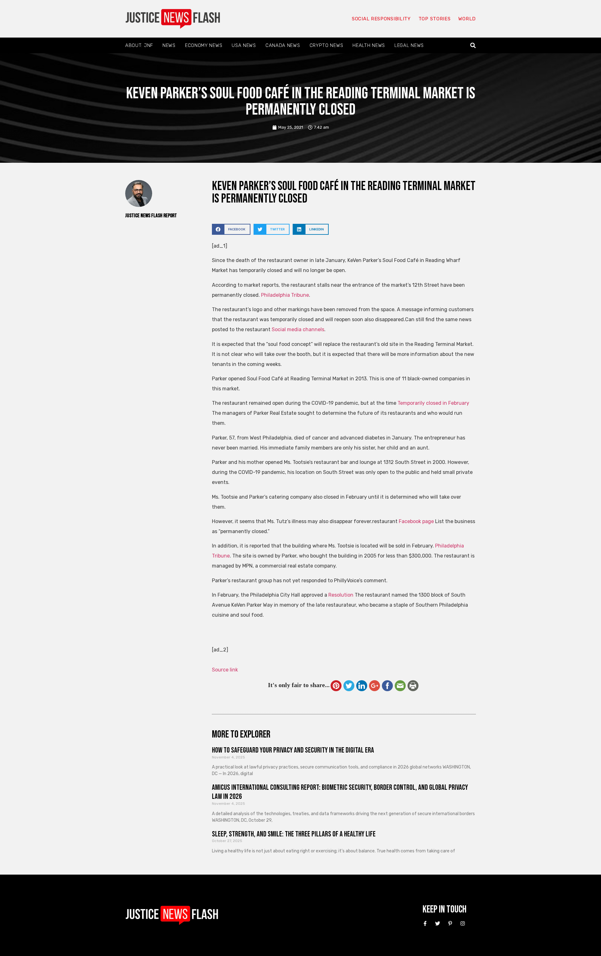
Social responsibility (381, 19)
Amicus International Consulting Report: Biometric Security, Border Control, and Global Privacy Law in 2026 (340, 792)
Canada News (282, 45)
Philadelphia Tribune (285, 295)
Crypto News (326, 45)
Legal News (409, 45)
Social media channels (298, 329)
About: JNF (139, 45)
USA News (244, 45)
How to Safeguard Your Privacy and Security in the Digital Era (293, 750)
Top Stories (435, 19)
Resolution (340, 595)
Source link (225, 670)
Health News (368, 45)
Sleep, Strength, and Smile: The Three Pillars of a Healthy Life (294, 834)
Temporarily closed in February (433, 403)
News (169, 45)
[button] (473, 45)
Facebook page (416, 521)
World (467, 19)
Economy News (203, 45)
